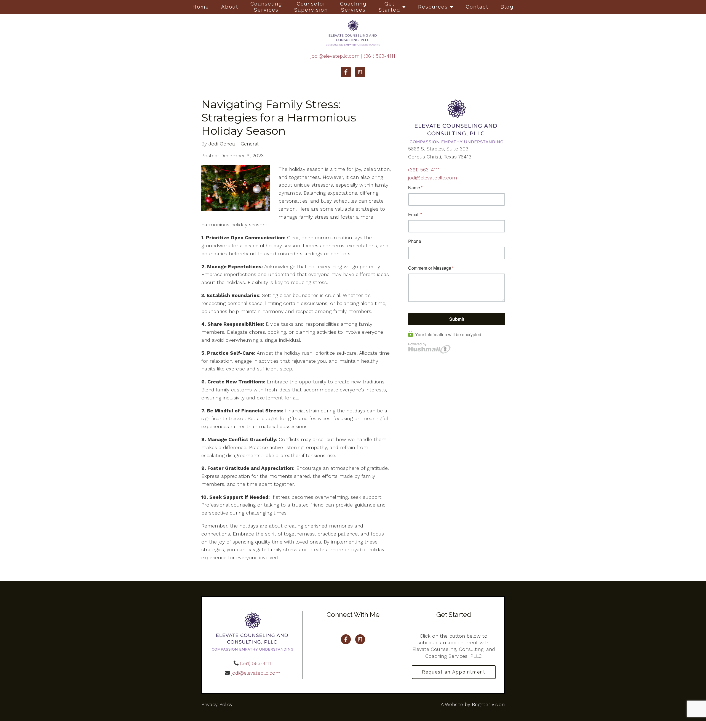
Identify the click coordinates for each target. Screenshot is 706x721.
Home (200, 7)
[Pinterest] (360, 72)
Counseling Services (266, 7)
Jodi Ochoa (221, 143)
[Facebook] (346, 72)
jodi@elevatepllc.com (335, 56)
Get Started (389, 7)
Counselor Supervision (311, 7)
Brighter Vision (488, 704)
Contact (477, 7)
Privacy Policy (216, 704)
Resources (433, 7)
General (249, 143)
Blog (507, 7)
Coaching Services (353, 7)
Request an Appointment (453, 672)
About (229, 7)
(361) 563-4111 (379, 56)
